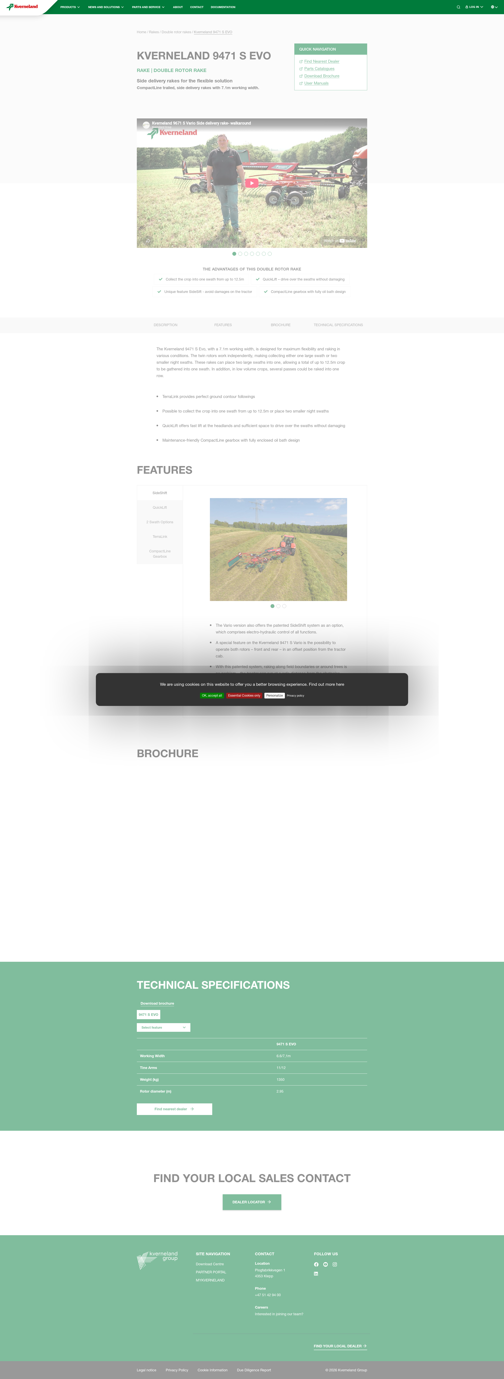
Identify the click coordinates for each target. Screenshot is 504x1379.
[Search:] (455, 23)
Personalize (274, 695)
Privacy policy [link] (295, 695)
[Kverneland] (22, 7)
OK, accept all (212, 695)
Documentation (223, 7)
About (178, 7)
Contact (197, 7)
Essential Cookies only (244, 695)
